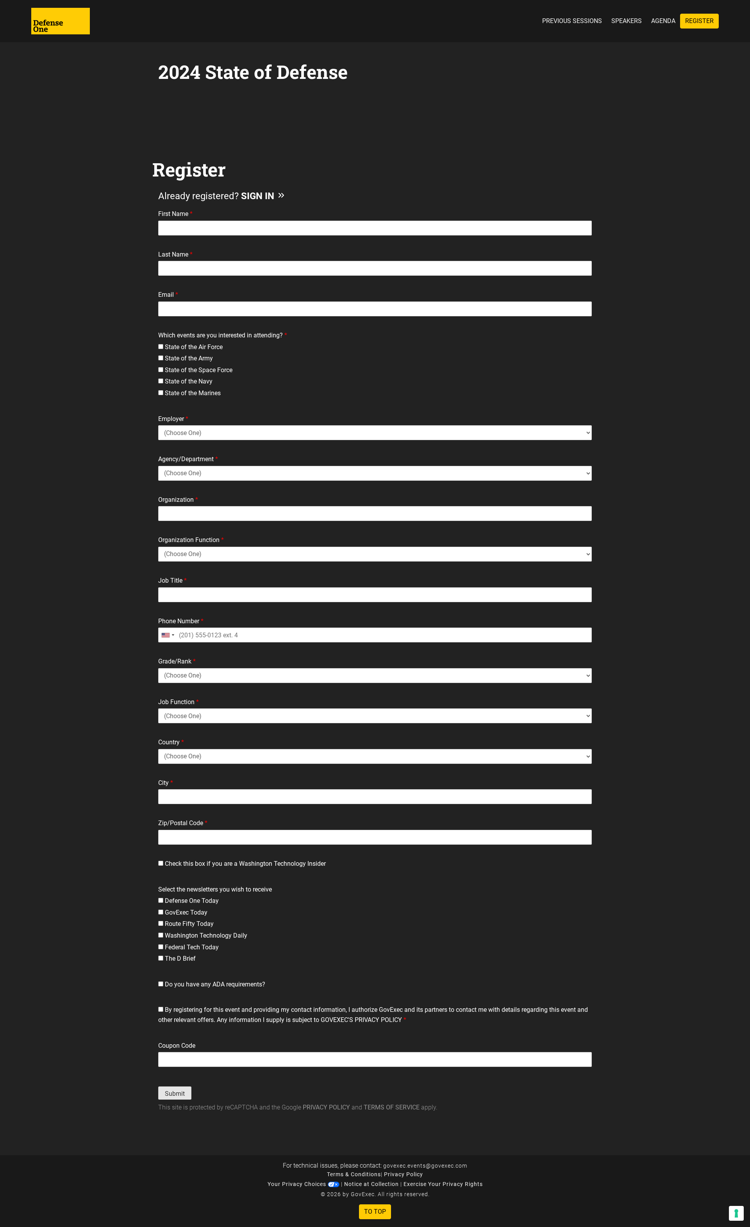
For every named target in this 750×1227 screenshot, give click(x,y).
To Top (375, 1211)
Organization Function (191, 540)
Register (699, 21)
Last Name (175, 254)
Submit (175, 1093)
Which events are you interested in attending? (222, 335)
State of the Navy (187, 381)
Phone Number (181, 621)
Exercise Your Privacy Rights (443, 1184)
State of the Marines (192, 393)
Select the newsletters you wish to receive (215, 889)
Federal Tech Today (191, 947)
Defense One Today (191, 900)
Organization (178, 499)
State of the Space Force (197, 370)
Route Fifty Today (188, 923)
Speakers (626, 21)
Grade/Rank (177, 661)
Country (171, 742)
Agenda (663, 21)
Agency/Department (188, 459)
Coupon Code (176, 1045)
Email (168, 294)
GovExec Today (185, 912)
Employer (173, 419)
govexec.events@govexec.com (425, 1166)
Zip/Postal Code (182, 823)
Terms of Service (392, 1107)
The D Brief (179, 958)
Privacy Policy (326, 1107)
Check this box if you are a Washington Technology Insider (244, 863)
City (165, 782)
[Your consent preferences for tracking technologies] (736, 1213)
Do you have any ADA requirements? (214, 984)
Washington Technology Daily (205, 935)
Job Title (172, 580)
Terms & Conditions (354, 1174)
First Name (175, 214)
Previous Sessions (572, 21)
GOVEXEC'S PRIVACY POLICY (361, 1020)
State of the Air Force (193, 347)
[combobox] (168, 635)
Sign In (259, 196)
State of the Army (188, 358)
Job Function (178, 702)
